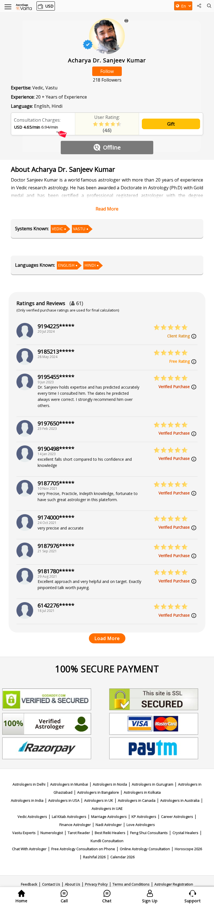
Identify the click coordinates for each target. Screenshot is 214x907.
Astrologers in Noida (110, 784)
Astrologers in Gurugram (152, 784)
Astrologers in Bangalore (98, 792)
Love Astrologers (141, 824)
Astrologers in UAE (107, 808)
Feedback (29, 884)
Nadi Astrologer (109, 824)
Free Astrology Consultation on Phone (83, 848)
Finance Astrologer (75, 824)
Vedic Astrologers (32, 816)
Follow (107, 71)
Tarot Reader (79, 832)
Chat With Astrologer (29, 848)
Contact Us (51, 884)
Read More (107, 209)
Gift (171, 124)
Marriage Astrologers (109, 816)
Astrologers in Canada (136, 800)
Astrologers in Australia (180, 800)
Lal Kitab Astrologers (69, 816)
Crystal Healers (185, 832)
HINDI (90, 265)
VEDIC (57, 228)
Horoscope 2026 (188, 848)
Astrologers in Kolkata (142, 792)
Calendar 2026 (122, 856)
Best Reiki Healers (110, 832)
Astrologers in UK (98, 800)
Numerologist (51, 832)
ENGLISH (66, 265)
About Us (72, 884)
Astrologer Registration (173, 884)
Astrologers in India (27, 800)
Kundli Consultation (107, 840)
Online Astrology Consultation (145, 848)
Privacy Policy (96, 884)
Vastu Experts (24, 832)
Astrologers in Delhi (29, 784)
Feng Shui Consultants (149, 832)
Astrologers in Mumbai (69, 784)
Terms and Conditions (131, 884)
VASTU (79, 228)
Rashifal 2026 (94, 856)
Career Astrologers (177, 816)
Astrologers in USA (63, 800)
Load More (107, 638)
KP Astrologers (144, 816)
